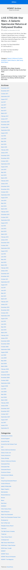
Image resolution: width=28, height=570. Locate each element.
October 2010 (4, 313)
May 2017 (3, 107)
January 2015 (4, 183)
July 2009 (3, 355)
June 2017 (3, 105)
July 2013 (3, 225)
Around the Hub (5, 441)
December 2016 (5, 121)
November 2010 (5, 310)
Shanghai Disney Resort (7, 525)
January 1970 (4, 425)
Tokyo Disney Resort (6, 537)
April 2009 (4, 363)
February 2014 (4, 211)
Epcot (2, 478)
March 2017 (4, 113)
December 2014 (5, 186)
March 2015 (4, 178)
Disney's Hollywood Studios (14, 58)
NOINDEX (4, 60)
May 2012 (3, 259)
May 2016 (3, 141)
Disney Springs (5, 458)
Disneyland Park (5, 466)
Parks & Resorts (11, 60)
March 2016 (4, 147)
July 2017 (3, 102)
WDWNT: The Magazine (7, 559)
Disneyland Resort (6, 469)
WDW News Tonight (6, 548)
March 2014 (4, 209)
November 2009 (5, 343)
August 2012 (4, 251)
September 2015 (5, 164)
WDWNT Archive (14, 8)
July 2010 (3, 321)
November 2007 (5, 411)
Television (3, 528)
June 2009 (3, 358)
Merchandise (4, 492)
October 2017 (4, 93)
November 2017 (5, 90)
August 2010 (4, 318)
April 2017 (3, 110)
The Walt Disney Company (8, 531)
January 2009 (4, 372)
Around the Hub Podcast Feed (9, 444)
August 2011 (4, 284)
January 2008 (4, 405)
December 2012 (5, 242)
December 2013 (5, 214)
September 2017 (5, 96)
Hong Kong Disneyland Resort (9, 480)
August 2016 (4, 133)
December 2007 (5, 408)
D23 (2, 447)
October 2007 (4, 414)
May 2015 (3, 172)
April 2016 (3, 144)
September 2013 (5, 220)
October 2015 (4, 161)
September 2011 (5, 282)
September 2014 (5, 194)
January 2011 (4, 304)
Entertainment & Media (7, 475)
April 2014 (3, 206)
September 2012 (5, 248)
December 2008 (5, 374)
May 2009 (3, 360)
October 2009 (4, 346)
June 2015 (3, 169)
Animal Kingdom (5, 438)
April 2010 (3, 329)
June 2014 (3, 200)
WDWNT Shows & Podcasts (8, 556)
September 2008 (5, 383)
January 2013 (4, 239)
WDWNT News (5, 553)
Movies (3, 497)
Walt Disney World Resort (7, 542)
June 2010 (3, 324)
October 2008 (4, 380)
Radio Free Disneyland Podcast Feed (10, 517)
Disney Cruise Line (6, 452)
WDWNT (5, 30)
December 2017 (5, 88)
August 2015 (4, 166)
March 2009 (4, 366)
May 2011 (3, 293)
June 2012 (3, 256)
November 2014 (5, 189)
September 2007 (5, 417)
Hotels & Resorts (5, 483)
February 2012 (4, 268)
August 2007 (4, 419)
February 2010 (4, 335)
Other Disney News (6, 509)
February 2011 (4, 301)
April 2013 (3, 231)
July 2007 (3, 422)
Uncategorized (5, 539)
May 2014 (3, 203)
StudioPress (10, 567)
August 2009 (4, 352)
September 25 (5, 428)
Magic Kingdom (5, 489)
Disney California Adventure (8, 449)
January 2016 (4, 152)
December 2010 (5, 307)
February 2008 (5, 403)
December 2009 (5, 341)
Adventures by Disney (6, 435)
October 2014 (4, 192)
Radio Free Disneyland (7, 514)
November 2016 (5, 124)
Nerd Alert (4, 503)
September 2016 (5, 130)
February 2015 (5, 180)
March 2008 (4, 400)
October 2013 (4, 217)
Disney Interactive (5, 455)
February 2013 (4, 237)
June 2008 (3, 391)
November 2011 (5, 276)
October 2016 (4, 127)
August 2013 (4, 223)
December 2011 (5, 273)
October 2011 (4, 279)
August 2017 (4, 99)
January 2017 (4, 119)
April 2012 (3, 262)
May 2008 (3, 394)
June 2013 (3, 228)
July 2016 (3, 135)
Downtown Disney (6, 472)
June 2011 (3, 290)
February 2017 (4, 116)
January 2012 (4, 270)
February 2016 (4, 150)
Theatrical (3, 534)
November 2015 (5, 158)
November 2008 (5, 377)
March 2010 (4, 332)
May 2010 (3, 327)
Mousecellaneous (5, 494)
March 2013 (4, 234)
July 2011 (3, 287)
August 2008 (4, 386)
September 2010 (5, 315)
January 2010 (4, 338)
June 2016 (3, 138)
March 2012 (4, 265)
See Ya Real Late (5, 523)
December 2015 (5, 155)
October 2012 (4, 245)
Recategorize (4, 520)
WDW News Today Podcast (8, 545)
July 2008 (3, 388)
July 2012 (3, 253)
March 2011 (4, 298)
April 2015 (3, 175)
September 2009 (5, 349)
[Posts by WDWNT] (2, 30)
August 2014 (4, 197)
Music (2, 500)
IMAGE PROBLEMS (6, 486)
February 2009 (5, 369)
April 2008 (4, 397)
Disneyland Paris (5, 464)
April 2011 (3, 296)
